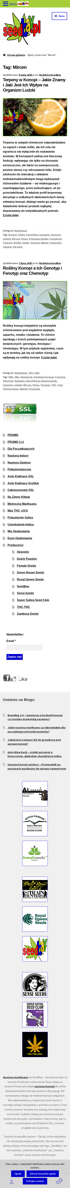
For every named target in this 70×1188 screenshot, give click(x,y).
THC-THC (23, 606)
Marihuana (21, 230)
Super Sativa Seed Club (33, 600)
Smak (25, 242)
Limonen (56, 234)
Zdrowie (18, 246)
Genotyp (8, 380)
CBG (16, 377)
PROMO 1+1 (16, 441)
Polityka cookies (35, 1181)
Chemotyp (26, 377)
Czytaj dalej (10, 215)
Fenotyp (60, 377)
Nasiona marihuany (15, 1077)
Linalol (7, 238)
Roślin (17, 242)
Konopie (44, 234)
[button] (6, 4)
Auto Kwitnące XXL (21, 476)
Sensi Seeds (25, 593)
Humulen (20, 380)
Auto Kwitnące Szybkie (23, 483)
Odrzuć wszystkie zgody (43, 1173)
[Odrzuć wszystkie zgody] (65, 1174)
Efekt (21, 234)
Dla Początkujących (21, 448)
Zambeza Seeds (28, 613)
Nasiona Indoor (18, 455)
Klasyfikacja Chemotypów (41, 380)
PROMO (13, 435)
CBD (10, 377)
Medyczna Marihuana (22, 503)
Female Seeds (26, 565)
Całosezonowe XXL (21, 489)
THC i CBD (33, 372)
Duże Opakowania (20, 538)
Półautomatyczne (19, 469)
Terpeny (35, 242)
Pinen (24, 238)
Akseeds (23, 551)
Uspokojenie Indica (21, 524)
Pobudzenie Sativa (20, 517)
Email (11, 640)
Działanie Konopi (44, 377)
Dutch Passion (27, 558)
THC (53, 385)
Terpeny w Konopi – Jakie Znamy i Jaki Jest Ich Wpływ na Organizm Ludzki (34, 84)
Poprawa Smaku (38, 238)
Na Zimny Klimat (19, 496)
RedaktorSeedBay (50, 74)
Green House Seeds (30, 572)
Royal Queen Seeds (30, 579)
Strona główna (16, 55)
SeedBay (23, 586)
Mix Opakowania (19, 531)
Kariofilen (32, 234)
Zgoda (17, 1173)
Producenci (15, 545)
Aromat (12, 234)
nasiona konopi (44, 1086)
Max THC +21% (18, 510)
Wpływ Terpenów (51, 242)
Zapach (7, 246)
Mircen (16, 238)
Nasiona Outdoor (19, 462)
